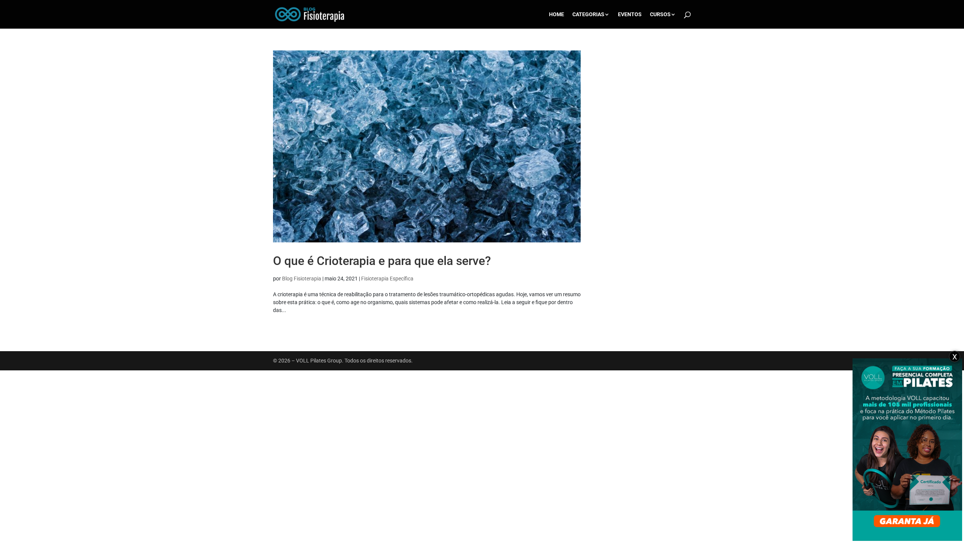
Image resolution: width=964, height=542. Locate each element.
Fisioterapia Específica (387, 279)
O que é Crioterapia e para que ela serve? (382, 261)
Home (556, 14)
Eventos (630, 14)
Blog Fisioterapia (301, 279)
